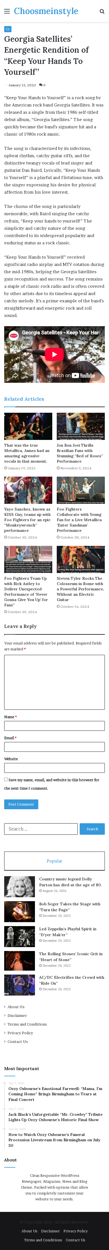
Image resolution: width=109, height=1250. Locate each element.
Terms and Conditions (27, 1024)
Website (11, 759)
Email (10, 738)
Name (10, 717)
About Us (16, 1007)
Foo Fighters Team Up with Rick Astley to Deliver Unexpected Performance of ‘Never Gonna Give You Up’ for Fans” (26, 591)
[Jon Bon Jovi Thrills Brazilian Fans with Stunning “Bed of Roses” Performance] (81, 426)
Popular (54, 861)
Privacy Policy (20, 1033)
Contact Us (18, 1041)
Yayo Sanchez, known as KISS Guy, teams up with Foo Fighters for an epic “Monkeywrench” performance (27, 520)
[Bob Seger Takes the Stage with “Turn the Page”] (19, 911)
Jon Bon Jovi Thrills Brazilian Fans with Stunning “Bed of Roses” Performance (80, 453)
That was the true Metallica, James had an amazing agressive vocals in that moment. (26, 453)
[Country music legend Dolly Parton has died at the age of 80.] (19, 886)
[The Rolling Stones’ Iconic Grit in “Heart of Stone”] (19, 961)
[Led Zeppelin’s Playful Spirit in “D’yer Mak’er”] (19, 936)
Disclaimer (17, 1015)
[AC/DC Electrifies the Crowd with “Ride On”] (19, 985)
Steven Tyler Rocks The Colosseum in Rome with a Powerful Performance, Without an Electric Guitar (80, 589)
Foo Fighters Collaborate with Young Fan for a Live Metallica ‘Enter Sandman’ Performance (79, 520)
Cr (8, 29)
